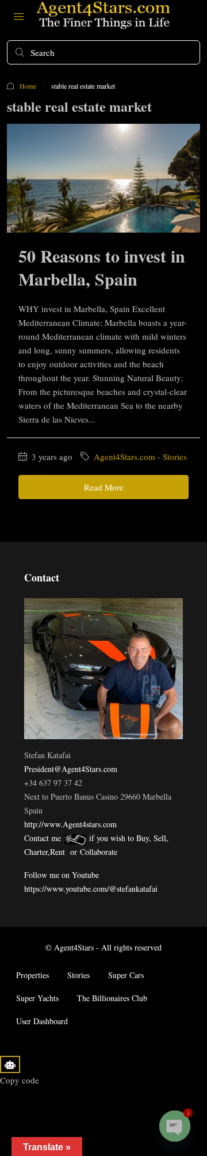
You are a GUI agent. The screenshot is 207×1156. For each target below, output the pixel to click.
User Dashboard (42, 1021)
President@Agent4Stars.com (70, 768)
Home (28, 85)
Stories (78, 974)
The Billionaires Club (112, 998)
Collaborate (98, 851)
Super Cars (126, 974)
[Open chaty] (174, 1126)
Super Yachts (37, 998)
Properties (32, 974)
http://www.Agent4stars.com (70, 824)
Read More (104, 487)
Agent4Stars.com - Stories (140, 456)
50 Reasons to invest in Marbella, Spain (101, 267)
